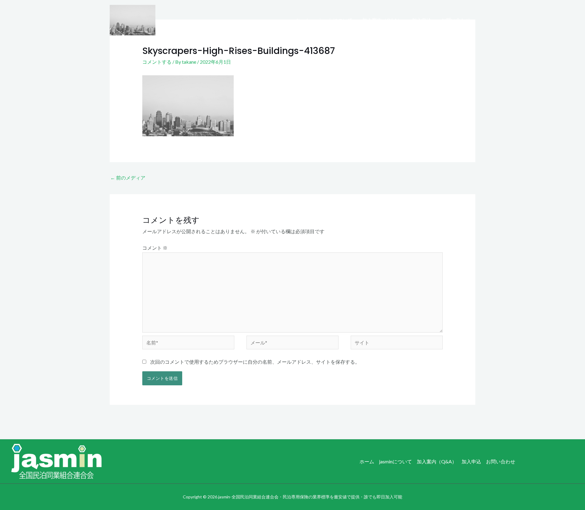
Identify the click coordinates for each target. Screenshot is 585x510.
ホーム (302, 20)
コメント (155, 248)
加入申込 (421, 20)
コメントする (157, 62)
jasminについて (336, 20)
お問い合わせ (455, 20)
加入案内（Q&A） (382, 20)
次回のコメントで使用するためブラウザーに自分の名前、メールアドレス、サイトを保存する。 (255, 362)
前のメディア (127, 177)
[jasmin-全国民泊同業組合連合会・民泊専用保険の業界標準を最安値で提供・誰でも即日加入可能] (132, 19)
